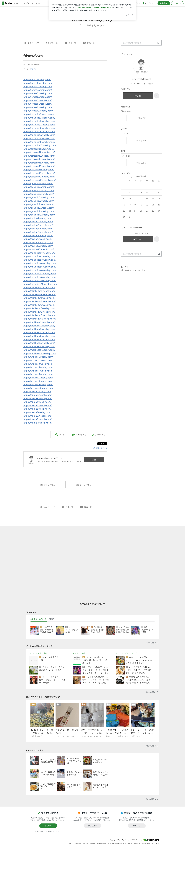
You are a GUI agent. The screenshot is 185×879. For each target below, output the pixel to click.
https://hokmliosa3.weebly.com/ (39, 259)
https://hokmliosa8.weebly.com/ (39, 277)
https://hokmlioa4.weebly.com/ (39, 124)
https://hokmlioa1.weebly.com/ (38, 114)
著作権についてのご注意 (134, 270)
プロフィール (135, 83)
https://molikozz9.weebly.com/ (39, 349)
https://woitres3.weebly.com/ (38, 363)
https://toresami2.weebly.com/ (39, 152)
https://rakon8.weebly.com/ (37, 415)
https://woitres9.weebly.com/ (38, 384)
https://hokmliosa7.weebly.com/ (39, 273)
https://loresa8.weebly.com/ (37, 103)
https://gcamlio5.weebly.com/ (38, 197)
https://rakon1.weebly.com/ (37, 391)
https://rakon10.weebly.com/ (37, 422)
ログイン (177, 3)
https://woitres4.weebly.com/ (38, 367)
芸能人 (51, 619)
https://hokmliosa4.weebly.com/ (39, 263)
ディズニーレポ (79, 653)
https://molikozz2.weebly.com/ (39, 325)
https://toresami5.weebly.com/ (39, 162)
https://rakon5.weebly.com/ (37, 405)
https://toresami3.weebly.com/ (39, 155)
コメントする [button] (81, 435)
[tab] (38, 619)
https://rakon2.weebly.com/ (37, 395)
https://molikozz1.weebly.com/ (39, 322)
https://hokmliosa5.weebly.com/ (39, 266)
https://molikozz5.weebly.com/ (39, 336)
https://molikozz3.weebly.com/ (39, 329)
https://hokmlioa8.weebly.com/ (39, 138)
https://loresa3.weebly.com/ (37, 86)
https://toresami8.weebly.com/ (39, 173)
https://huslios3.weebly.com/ (38, 225)
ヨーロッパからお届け (38, 653)
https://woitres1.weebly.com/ (38, 356)
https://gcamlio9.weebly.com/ (38, 211)
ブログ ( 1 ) (126, 133)
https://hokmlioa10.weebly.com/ (39, 145)
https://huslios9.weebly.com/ (38, 245)
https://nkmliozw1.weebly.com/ (39, 287)
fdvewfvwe (33, 56)
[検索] (158, 43)
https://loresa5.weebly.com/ (37, 93)
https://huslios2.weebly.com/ (38, 221)
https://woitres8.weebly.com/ (38, 381)
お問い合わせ (90, 843)
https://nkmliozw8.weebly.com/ (39, 311)
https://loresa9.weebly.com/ (37, 107)
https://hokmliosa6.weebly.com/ (39, 270)
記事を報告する (101, 448)
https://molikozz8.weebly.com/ (39, 346)
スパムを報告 (76, 843)
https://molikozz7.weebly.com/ (39, 343)
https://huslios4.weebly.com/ (38, 228)
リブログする (100, 435)
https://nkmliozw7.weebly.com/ (39, 308)
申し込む (136, 825)
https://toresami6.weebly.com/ (39, 166)
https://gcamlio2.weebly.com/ (38, 187)
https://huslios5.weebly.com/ (38, 232)
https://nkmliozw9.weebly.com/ (39, 315)
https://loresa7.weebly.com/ (37, 100)
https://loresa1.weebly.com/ (37, 79)
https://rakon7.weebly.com (36, 412)
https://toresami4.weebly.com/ (39, 159)
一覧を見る (141, 118)
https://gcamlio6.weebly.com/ (38, 201)
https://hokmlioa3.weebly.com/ (39, 121)
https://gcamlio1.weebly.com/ (38, 183)
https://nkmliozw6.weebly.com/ (39, 305)
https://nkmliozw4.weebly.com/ (39, 297)
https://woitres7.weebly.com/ (38, 377)
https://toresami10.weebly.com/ (39, 180)
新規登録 (163, 3)
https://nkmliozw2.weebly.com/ (39, 291)
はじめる (48, 825)
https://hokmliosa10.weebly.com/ (40, 284)
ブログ (32, 69)
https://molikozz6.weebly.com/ (39, 339)
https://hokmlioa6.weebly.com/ (39, 131)
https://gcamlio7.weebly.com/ (38, 204)
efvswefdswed (141, 79)
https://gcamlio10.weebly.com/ (39, 214)
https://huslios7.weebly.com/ (37, 239)
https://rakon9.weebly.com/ (37, 419)
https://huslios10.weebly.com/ (38, 249)
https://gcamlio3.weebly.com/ (38, 190)
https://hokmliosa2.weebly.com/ (39, 256)
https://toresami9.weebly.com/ (39, 176)
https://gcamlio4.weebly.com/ (38, 194)
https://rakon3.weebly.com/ (37, 398)
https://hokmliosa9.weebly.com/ (39, 280)
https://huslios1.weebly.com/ (37, 218)
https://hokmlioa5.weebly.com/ (39, 128)
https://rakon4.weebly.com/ (37, 401)
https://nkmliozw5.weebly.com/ (39, 301)
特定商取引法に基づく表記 (140, 843)
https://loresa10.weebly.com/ (38, 110)
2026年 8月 (141, 176)
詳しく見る (92, 825)
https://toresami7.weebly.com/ (38, 169)
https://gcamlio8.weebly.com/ (38, 207)
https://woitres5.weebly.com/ (38, 370)
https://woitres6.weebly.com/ (38, 374)
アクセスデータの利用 (118, 843)
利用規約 (102, 843)
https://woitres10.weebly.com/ (38, 388)
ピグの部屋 (148, 83)
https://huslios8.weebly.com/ (38, 242)
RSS (126, 266)
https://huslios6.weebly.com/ (38, 235)
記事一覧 (54, 43)
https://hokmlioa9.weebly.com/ (39, 142)
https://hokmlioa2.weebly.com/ (39, 117)
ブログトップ (33, 43)
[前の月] (131, 176)
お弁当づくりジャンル (38, 619)
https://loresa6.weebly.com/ (37, 96)
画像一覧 (72, 43)
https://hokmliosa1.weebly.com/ (39, 253)
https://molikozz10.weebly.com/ (39, 353)
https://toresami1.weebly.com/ (38, 148)
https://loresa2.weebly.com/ (37, 83)
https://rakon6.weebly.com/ (37, 408)
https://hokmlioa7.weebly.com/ (39, 135)
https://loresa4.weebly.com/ (37, 90)
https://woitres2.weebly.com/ (38, 360)
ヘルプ (156, 843)
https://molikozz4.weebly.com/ (39, 332)
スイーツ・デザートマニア (126, 653)
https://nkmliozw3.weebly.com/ (39, 294)
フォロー (94, 460)
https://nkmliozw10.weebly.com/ (39, 318)
